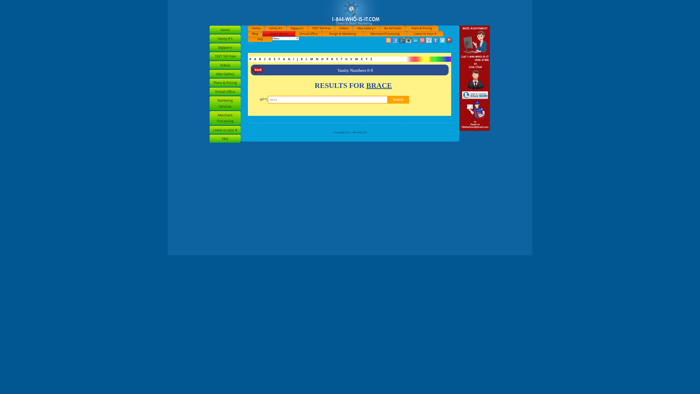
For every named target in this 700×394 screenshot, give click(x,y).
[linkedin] (415, 40)
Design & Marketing (342, 34)
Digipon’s (297, 28)
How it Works (279, 34)
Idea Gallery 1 (366, 28)
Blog (255, 34)
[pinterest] (422, 40)
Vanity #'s (225, 38)
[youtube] (449, 40)
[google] (402, 40)
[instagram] (409, 40)
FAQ (260, 39)
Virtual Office (309, 34)
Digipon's (225, 47)
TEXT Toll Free (321, 28)
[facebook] (395, 40)
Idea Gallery (225, 74)
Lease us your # (225, 130)
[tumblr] (436, 40)
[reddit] (429, 40)
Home (256, 28)
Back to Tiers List (257, 70)
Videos (344, 28)
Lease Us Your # (425, 34)
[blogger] (388, 40)
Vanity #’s (275, 28)
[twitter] (442, 40)
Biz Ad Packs (392, 28)
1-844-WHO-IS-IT (359, 132)
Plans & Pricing (422, 28)
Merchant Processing (385, 34)
